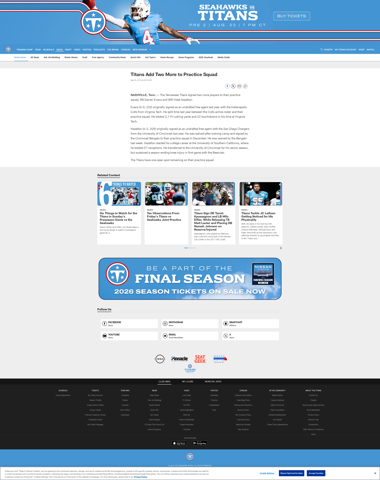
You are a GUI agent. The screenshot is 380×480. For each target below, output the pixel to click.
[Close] (375, 473)
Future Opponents (63, 395)
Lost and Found (243, 419)
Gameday (214, 395)
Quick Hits (154, 410)
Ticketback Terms (95, 419)
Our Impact (277, 419)
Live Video (187, 395)
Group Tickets (95, 410)
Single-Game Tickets (95, 405)
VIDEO (186, 390)
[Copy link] (245, 86)
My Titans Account (95, 395)
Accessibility (313, 424)
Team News (154, 395)
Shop (313, 434)
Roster (125, 400)
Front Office (125, 410)
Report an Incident (243, 424)
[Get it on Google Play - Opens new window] (199, 444)
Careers (313, 400)
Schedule (63, 390)
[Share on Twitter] (233, 87)
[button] (186, 248)
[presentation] (281, 248)
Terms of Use (313, 419)
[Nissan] (160, 359)
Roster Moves (154, 405)
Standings (125, 415)
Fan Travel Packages (95, 424)
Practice (214, 400)
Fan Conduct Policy (243, 415)
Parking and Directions (243, 405)
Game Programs (154, 429)
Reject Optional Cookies (292, 473)
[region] (190, 473)
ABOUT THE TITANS (313, 390)
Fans (214, 410)
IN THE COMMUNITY (277, 390)
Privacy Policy (313, 415)
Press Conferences (186, 419)
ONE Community (277, 405)
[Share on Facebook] (227, 87)
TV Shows (187, 400)
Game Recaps (154, 419)
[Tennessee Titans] (190, 457)
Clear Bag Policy (243, 400)
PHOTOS (214, 390)
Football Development (277, 415)
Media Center (277, 395)
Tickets (95, 390)
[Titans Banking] (180, 359)
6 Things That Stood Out (154, 424)
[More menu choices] (150, 49)
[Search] (321, 49)
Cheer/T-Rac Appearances (277, 424)
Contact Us (313, 395)
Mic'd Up (186, 415)
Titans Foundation (277, 410)
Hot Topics (154, 415)
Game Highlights (186, 410)
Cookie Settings (267, 473)
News (154, 390)
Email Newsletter (313, 410)
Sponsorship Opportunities (313, 405)
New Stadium (243, 429)
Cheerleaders (214, 405)
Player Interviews (186, 424)
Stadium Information (243, 395)
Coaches (125, 405)
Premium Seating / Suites (95, 415)
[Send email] (239, 87)
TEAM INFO (125, 390)
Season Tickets (95, 400)
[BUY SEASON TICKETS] (190, 278)
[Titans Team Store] (190, 369)
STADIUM (243, 390)
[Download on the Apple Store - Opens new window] (179, 443)
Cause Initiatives (277, 400)
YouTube (186, 429)
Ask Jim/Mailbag (154, 400)
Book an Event (243, 410)
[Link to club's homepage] (8, 49)
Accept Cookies (316, 473)
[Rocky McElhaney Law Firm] (220, 359)
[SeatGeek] (200, 359)
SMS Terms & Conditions (313, 429)
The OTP (186, 405)
